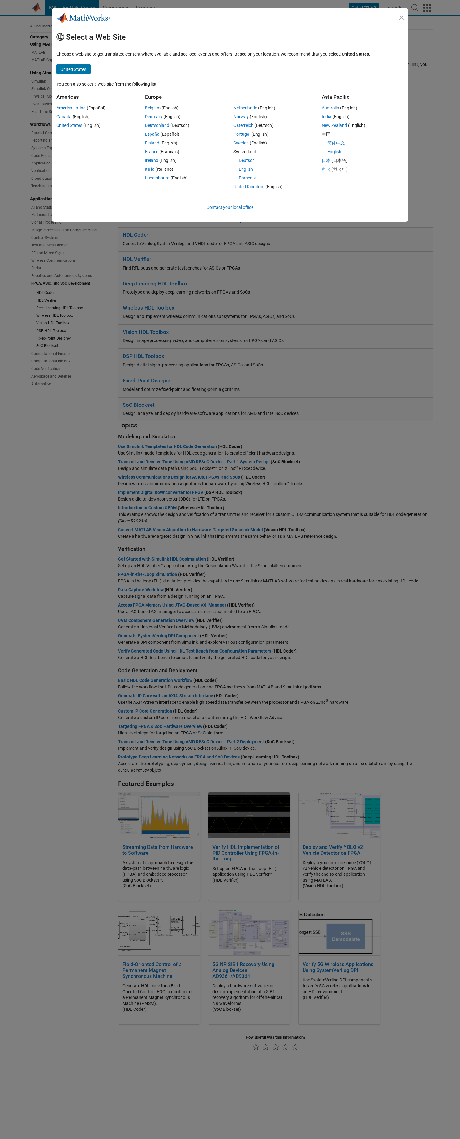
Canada (64, 116)
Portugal (241, 134)
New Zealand (334, 125)
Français (247, 177)
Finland (152, 142)
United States (69, 125)
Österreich (243, 125)
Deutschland (157, 125)
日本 (326, 160)
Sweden (241, 142)
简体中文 (336, 142)
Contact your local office (230, 207)
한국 (326, 169)
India (326, 116)
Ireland (151, 160)
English (246, 169)
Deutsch (247, 160)
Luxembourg (157, 177)
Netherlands (245, 107)
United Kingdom (248, 186)
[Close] (401, 17)
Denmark (153, 116)
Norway (241, 116)
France (151, 151)
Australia (330, 107)
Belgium (153, 107)
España (152, 134)
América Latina (71, 107)
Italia (150, 169)
